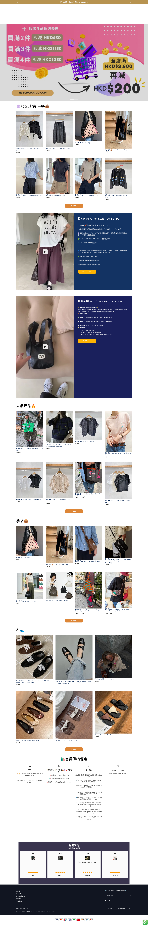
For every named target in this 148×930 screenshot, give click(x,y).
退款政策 (38, 911)
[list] (74, 793)
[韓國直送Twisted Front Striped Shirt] (29, 176)
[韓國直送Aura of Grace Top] (88, 425)
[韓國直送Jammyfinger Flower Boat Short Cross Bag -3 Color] (118, 590)
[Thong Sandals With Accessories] (113, 712)
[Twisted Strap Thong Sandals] (74, 715)
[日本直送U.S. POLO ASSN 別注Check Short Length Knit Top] (59, 427)
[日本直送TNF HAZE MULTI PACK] (59, 585)
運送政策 (18, 894)
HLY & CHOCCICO (24, 908)
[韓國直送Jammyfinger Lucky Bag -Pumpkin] (88, 590)
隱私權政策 (19, 901)
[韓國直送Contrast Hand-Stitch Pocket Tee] (118, 431)
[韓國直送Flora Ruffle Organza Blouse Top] (118, 480)
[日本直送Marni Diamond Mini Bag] (29, 586)
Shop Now (87, 341)
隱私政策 (33, 911)
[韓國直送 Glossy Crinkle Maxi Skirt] (59, 129)
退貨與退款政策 (20, 896)
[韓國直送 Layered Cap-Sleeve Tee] (59, 176)
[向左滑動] (17, 2)
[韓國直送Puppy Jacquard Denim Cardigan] (118, 176)
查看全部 (74, 206)
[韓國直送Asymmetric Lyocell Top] (88, 176)
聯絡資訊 (53, 911)
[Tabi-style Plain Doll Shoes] (113, 656)
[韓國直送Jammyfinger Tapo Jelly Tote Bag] (29, 429)
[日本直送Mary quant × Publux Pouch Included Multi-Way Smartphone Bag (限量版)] (118, 542)
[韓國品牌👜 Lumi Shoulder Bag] (118, 130)
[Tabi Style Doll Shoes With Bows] (34, 715)
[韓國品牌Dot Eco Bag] (88, 126)
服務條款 (18, 899)
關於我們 (18, 891)
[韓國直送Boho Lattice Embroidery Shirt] (59, 480)
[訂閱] (131, 895)
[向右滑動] (130, 2)
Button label (87, 272)
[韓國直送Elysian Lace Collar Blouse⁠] (29, 480)
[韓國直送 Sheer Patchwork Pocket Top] (29, 129)
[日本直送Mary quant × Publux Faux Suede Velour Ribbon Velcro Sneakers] (34, 657)
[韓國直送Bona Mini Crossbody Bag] (88, 543)
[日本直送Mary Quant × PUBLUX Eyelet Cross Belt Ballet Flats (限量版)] (74, 657)
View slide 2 (76, 98)
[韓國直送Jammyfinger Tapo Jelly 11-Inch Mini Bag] (88, 477)
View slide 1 (72, 98)
